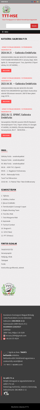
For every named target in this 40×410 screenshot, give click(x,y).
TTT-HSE (10, 15)
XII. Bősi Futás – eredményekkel (12, 163)
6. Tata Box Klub (7, 214)
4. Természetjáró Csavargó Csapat (13, 206)
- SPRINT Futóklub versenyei (10, 47)
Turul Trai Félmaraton (9, 178)
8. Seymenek (5, 221)
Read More (6, 70)
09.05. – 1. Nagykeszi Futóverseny (13, 171)
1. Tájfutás (5, 196)
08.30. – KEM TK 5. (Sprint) (10, 167)
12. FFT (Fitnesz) (7, 235)
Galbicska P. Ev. (6, 50)
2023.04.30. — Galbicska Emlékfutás (19, 83)
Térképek (4, 260)
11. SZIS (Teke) (6, 232)
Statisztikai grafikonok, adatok (12, 268)
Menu (6, 32)
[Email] (38, 1)
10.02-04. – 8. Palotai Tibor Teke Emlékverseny (18, 182)
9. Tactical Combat (8, 225)
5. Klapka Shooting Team (10, 210)
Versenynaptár (6, 253)
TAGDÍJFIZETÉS (7, 249)
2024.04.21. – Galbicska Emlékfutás (18, 52)
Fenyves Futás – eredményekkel (12, 160)
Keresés (34, 26)
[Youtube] (35, 1)
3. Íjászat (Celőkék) (8, 203)
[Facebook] (32, 1)
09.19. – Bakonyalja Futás (10, 174)
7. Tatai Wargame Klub (9, 217)
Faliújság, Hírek (6, 257)
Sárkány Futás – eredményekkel (12, 156)
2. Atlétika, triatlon (8, 199)
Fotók (3, 264)
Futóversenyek (26, 47)
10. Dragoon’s (6, 228)
